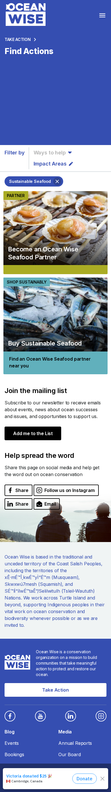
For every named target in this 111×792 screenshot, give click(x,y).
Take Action (17, 39)
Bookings (14, 754)
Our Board (69, 754)
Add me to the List (33, 433)
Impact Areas (50, 164)
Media (65, 732)
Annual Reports (75, 743)
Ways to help (50, 153)
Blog (9, 732)
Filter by (15, 153)
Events (12, 743)
